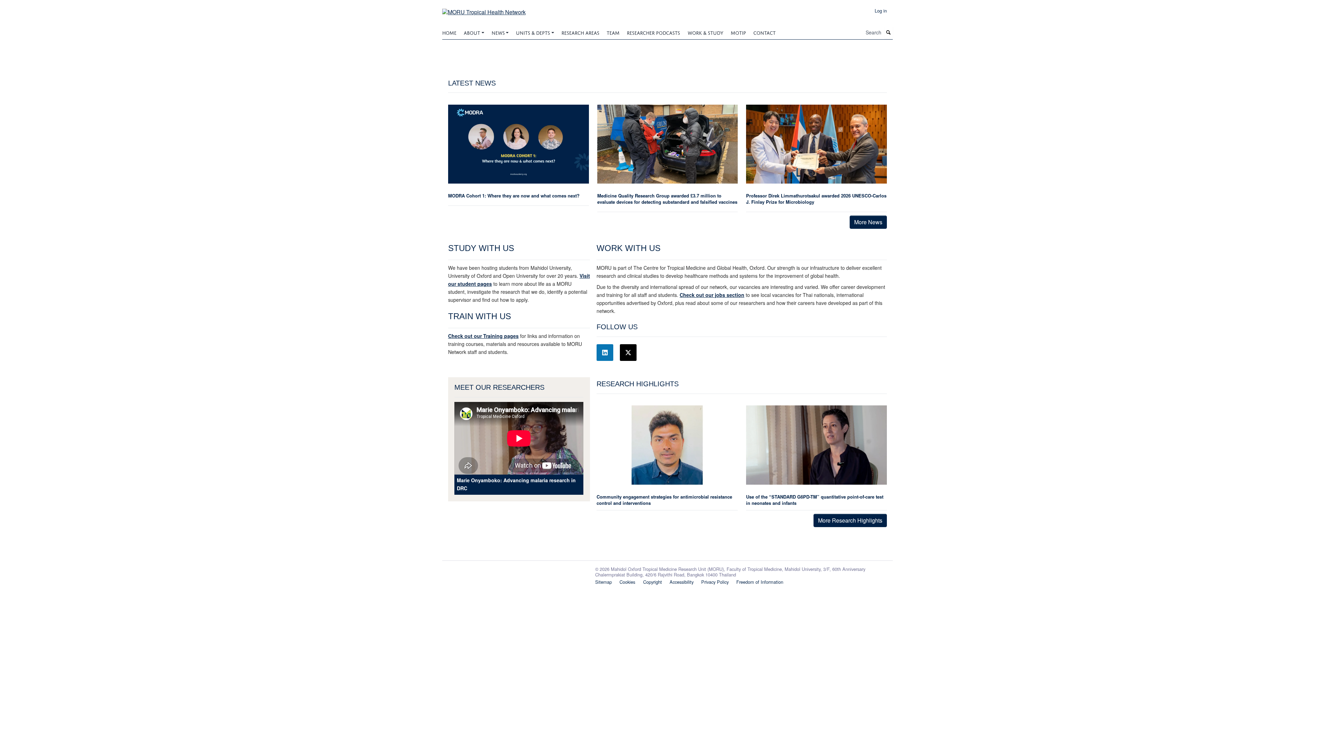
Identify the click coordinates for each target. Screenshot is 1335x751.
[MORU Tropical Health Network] (484, 10)
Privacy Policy (715, 582)
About (472, 32)
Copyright (652, 582)
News (498, 32)
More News (868, 222)
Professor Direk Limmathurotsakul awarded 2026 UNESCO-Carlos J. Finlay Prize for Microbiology (816, 198)
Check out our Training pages (483, 335)
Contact (764, 32)
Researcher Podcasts (653, 32)
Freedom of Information (759, 582)
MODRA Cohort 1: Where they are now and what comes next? (514, 195)
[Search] (888, 32)
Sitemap (603, 582)
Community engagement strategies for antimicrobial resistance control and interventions (664, 499)
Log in (881, 10)
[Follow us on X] (628, 352)
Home (449, 32)
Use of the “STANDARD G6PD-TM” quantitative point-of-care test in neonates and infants (814, 499)
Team (613, 32)
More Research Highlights (850, 520)
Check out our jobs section (712, 294)
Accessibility (682, 582)
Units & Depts (533, 32)
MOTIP (738, 32)
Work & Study (705, 32)
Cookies (627, 582)
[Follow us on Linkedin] (605, 352)
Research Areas (580, 32)
